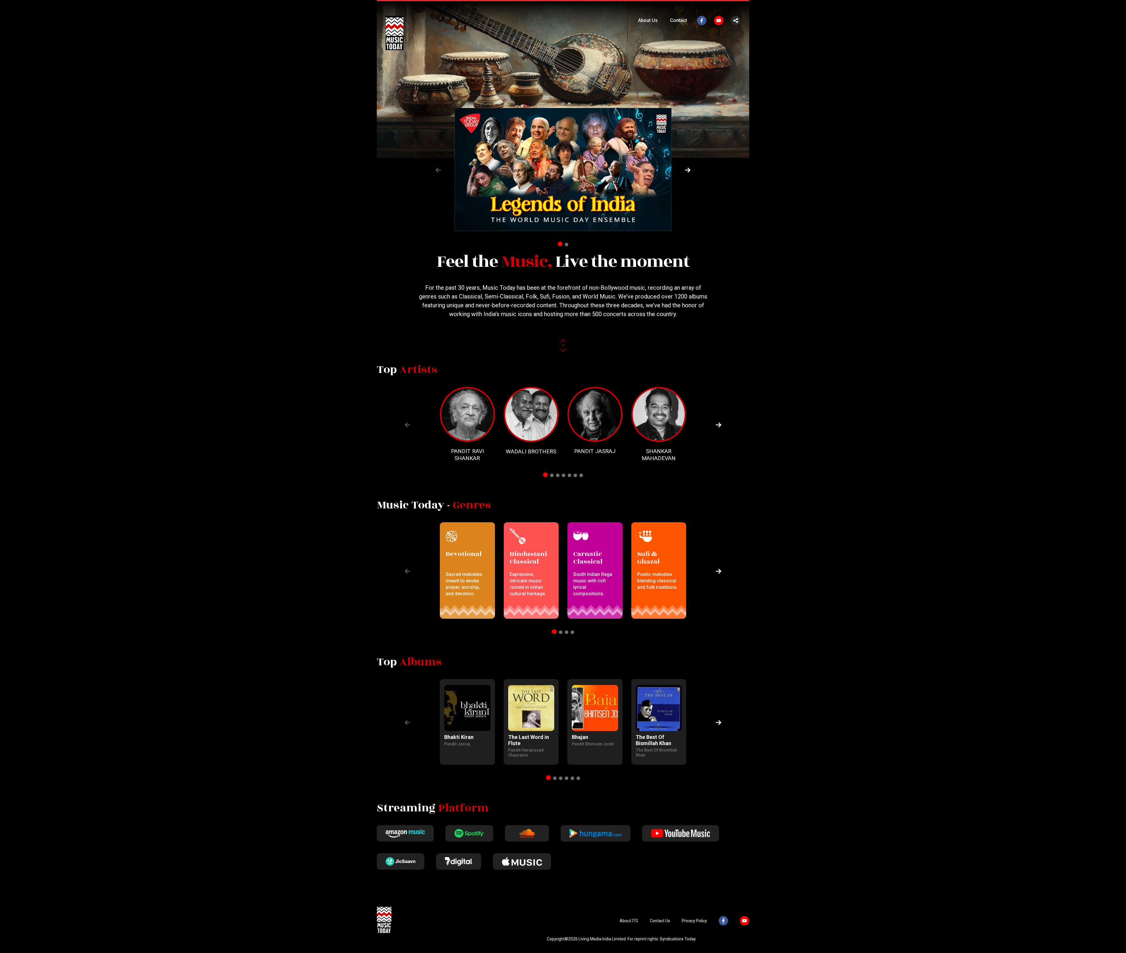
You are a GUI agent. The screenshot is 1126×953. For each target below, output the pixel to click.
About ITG (629, 920)
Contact (678, 20)
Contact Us (660, 920)
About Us (648, 20)
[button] (688, 170)
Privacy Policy (694, 920)
